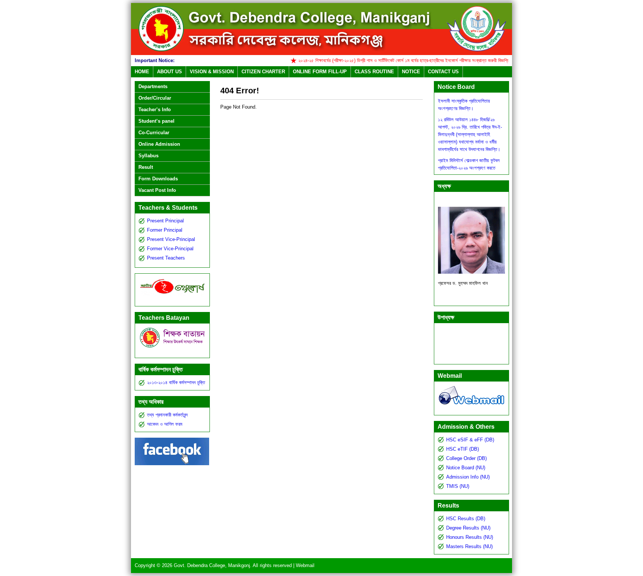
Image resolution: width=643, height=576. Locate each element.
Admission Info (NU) (468, 477)
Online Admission (159, 144)
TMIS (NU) (457, 486)
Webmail (305, 565)
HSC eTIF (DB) (462, 449)
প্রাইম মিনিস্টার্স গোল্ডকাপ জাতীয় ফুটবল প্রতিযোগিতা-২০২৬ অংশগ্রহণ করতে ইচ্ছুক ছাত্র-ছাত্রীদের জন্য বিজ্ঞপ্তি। (469, 161)
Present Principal (165, 220)
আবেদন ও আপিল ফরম (164, 424)
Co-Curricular (153, 132)
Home (142, 71)
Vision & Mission (212, 71)
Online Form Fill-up (320, 71)
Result (145, 167)
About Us (169, 71)
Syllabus (148, 155)
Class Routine (374, 71)
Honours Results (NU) (469, 537)
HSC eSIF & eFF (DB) (470, 440)
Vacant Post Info (157, 190)
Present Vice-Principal (171, 239)
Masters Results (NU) (469, 546)
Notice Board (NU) (465, 467)
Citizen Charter (263, 71)
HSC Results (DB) (465, 518)
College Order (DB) (466, 458)
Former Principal (164, 230)
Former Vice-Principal (170, 248)
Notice (411, 71)
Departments (152, 86)
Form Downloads (158, 178)
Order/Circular (154, 98)
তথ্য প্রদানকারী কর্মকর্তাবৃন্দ (167, 415)
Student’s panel (156, 121)
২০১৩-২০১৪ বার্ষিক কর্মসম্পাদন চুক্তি (176, 382)
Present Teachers (166, 258)
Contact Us (443, 71)
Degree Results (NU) (468, 528)
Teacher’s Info (154, 109)
